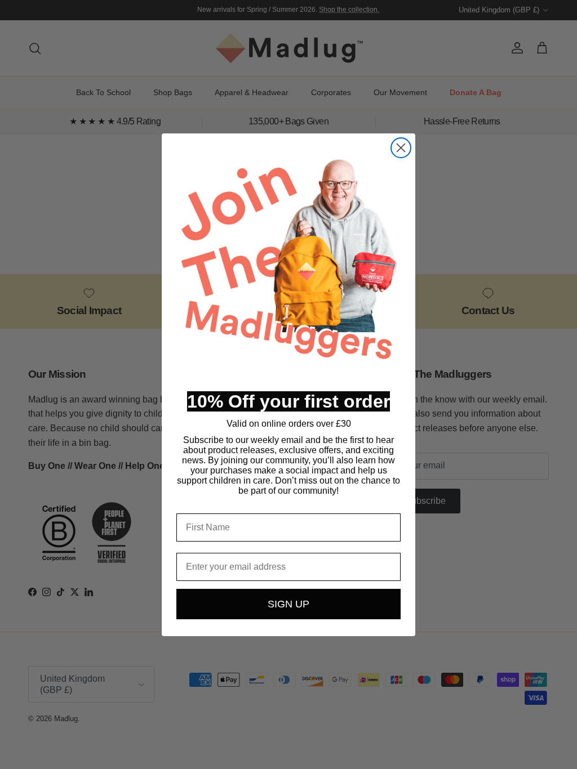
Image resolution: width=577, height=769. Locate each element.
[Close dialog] (401, 148)
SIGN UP (288, 604)
